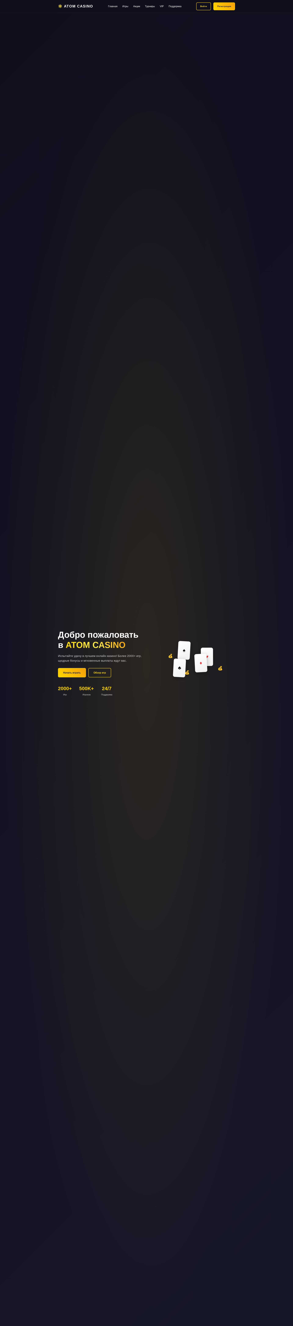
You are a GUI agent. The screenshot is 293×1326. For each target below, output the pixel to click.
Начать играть (72, 672)
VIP (162, 6)
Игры (125, 6)
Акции (136, 6)
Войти (203, 6)
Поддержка (175, 6)
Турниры (150, 6)
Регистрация (224, 6)
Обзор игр (100, 672)
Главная (113, 6)
